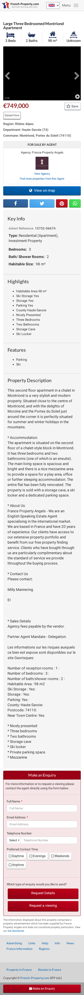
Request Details (43, 893)
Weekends (61, 856)
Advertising (14, 943)
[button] (7, 73)
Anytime (18, 865)
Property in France (19, 969)
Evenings (39, 856)
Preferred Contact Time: (22, 849)
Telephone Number (19, 833)
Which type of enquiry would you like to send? (37, 884)
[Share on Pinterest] (62, 203)
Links (31, 943)
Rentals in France (49, 969)
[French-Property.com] (19, 5)
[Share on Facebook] (15, 203)
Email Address (16, 817)
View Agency (42, 173)
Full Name (13, 801)
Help (45, 943)
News (70, 943)
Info (57, 943)
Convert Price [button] (12, 115)
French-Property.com (34, 978)
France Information (19, 949)
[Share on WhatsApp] (75, 203)
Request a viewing (43, 905)
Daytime (18, 856)
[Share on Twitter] (42, 203)
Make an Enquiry (43, 988)
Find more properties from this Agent (42, 178)
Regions (44, 949)
